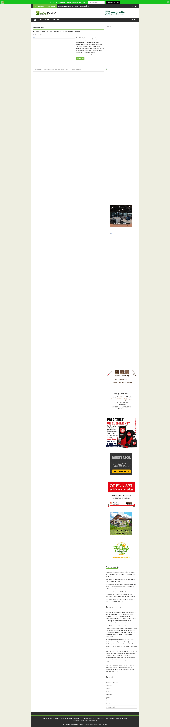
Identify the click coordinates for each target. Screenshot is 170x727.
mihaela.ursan (48, 35)
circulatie (54, 69)
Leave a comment (76, 69)
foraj (59, 69)
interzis (62, 69)
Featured (108, 691)
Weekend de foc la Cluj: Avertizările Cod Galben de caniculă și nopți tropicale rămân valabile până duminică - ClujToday (121, 614)
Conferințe (109, 685)
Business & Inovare (112, 682)
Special (47, 20)
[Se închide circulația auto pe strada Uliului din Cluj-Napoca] (54, 38)
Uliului (66, 69)
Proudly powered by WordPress (73, 724)
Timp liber (55, 20)
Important (37, 69)
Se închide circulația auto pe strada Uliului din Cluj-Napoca (56, 32)
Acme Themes (102, 724)
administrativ (48, 69)
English (108, 688)
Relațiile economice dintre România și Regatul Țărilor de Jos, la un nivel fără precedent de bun (121, 646)
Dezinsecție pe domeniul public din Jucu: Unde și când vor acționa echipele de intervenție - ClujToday (120, 642)
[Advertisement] (121, 47)
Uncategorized (110, 707)
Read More (80, 58)
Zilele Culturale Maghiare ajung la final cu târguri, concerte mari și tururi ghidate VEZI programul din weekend (121, 574)
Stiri (40, 20)
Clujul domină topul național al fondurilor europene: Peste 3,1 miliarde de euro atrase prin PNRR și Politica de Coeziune (121, 587)
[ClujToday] (35, 19)
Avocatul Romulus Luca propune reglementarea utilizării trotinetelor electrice (76, 6)
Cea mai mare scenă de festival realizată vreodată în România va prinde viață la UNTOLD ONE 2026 (120, 669)
